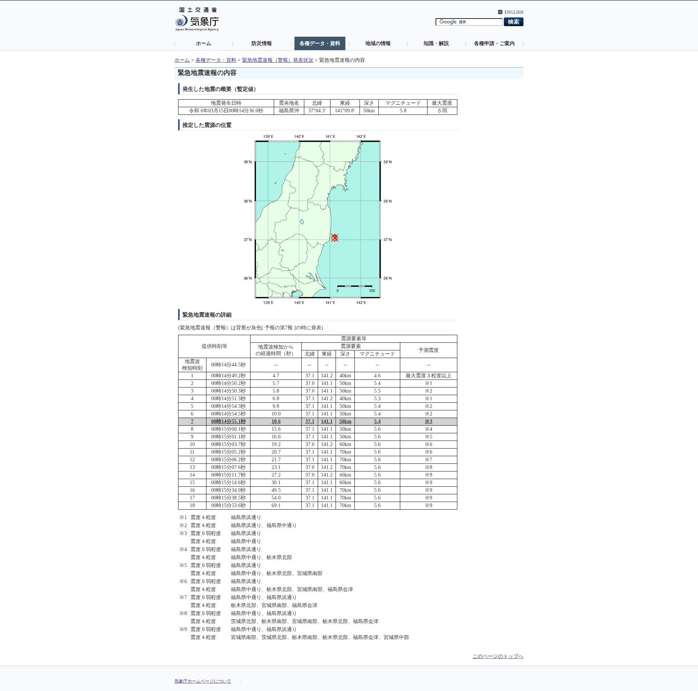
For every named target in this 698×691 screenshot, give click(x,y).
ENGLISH (514, 12)
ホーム (203, 43)
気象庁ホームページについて (202, 681)
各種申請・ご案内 (494, 43)
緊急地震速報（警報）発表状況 (277, 60)
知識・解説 (436, 43)
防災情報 (262, 43)
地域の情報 (378, 43)
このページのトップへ (498, 656)
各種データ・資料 (320, 43)
